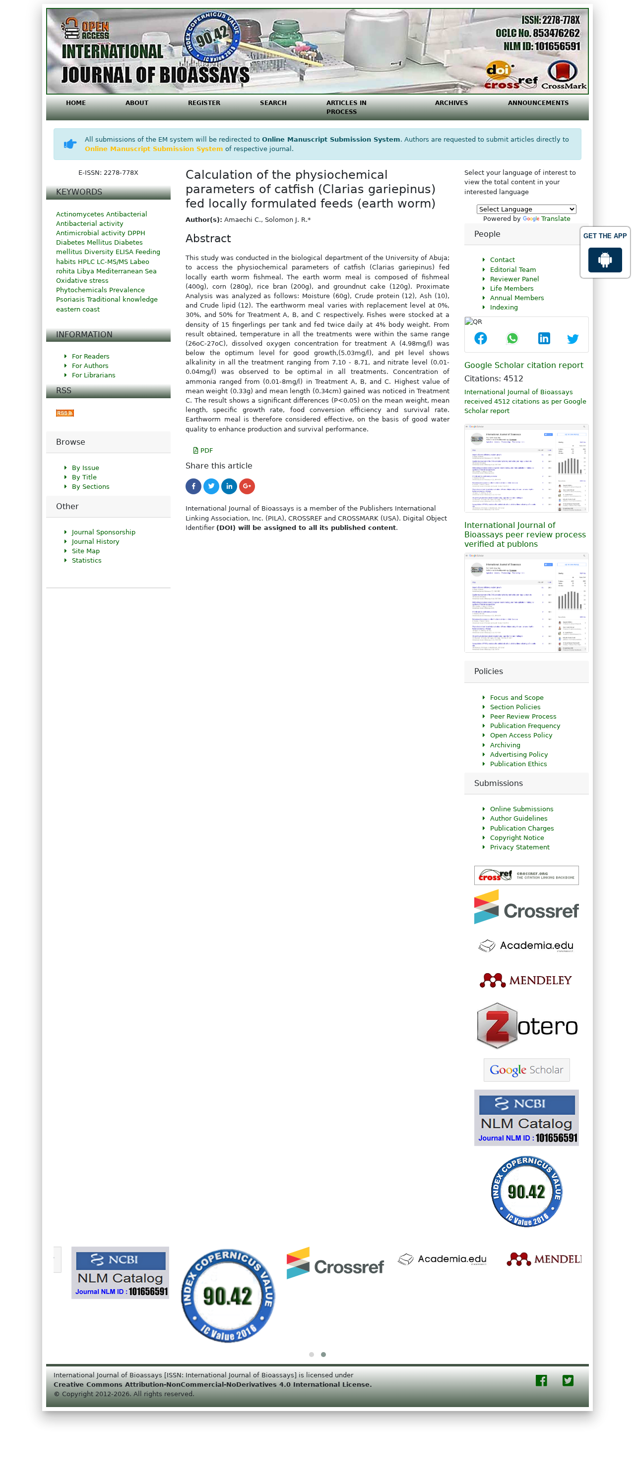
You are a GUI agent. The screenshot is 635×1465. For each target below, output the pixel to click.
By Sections (91, 486)
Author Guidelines (519, 818)
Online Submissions (522, 809)
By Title (84, 477)
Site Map (86, 551)
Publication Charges (522, 828)
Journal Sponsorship (103, 532)
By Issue (85, 467)
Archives (451, 103)
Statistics (87, 560)
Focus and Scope (517, 697)
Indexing (504, 307)
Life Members (512, 288)
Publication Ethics (518, 764)
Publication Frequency (525, 726)
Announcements (538, 103)
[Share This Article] (481, 339)
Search (273, 103)
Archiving (505, 745)
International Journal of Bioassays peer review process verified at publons (525, 535)
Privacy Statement (520, 847)
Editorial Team (513, 269)
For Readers (91, 356)
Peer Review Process (523, 716)
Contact (502, 259)
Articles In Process (346, 107)
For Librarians (94, 375)
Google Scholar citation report (523, 365)
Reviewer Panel (514, 279)
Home (76, 103)
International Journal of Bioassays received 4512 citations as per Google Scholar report (525, 401)
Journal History (96, 541)
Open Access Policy (521, 735)
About (137, 103)
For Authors (90, 365)
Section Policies (515, 707)
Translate (556, 218)
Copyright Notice (517, 837)
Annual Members (517, 298)
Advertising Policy (519, 754)
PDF (205, 450)
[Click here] (65, 413)
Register (204, 103)
